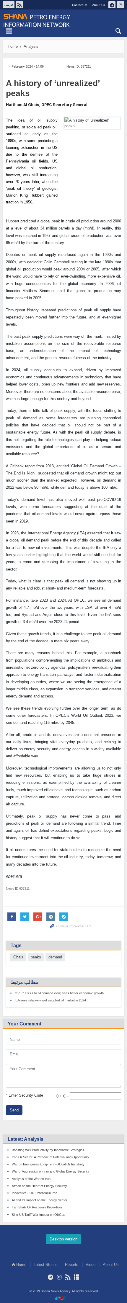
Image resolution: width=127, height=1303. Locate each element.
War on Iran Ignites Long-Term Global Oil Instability (48, 1164)
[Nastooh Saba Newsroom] (63, 1297)
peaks (36, 957)
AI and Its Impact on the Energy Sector (40, 1200)
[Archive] (76, 1277)
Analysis (31, 46)
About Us (98, 5)
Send (14, 1110)
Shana (63, 20)
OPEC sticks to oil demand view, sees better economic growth (59, 993)
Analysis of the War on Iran (31, 1179)
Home (13, 46)
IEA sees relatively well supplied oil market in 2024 (50, 1000)
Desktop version (63, 1239)
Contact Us (79, 5)
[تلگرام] (50, 1277)
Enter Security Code (24, 1095)
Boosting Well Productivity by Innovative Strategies (48, 1150)
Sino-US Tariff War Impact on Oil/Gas (38, 1214)
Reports (71, 1264)
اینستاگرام (120, 4)
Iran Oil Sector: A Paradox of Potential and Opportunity (50, 1157)
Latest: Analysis (25, 1139)
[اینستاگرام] (59, 1277)
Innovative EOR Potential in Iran (34, 1193)
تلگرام (111, 4)
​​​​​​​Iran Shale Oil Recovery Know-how (37, 1207)
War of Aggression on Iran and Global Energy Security (50, 1171)
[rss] (67, 1277)
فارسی (8, 4)
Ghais (18, 957)
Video (90, 1264)
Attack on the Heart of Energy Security (39, 1186)
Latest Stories (46, 1264)
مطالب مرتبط (24, 982)
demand (55, 957)
